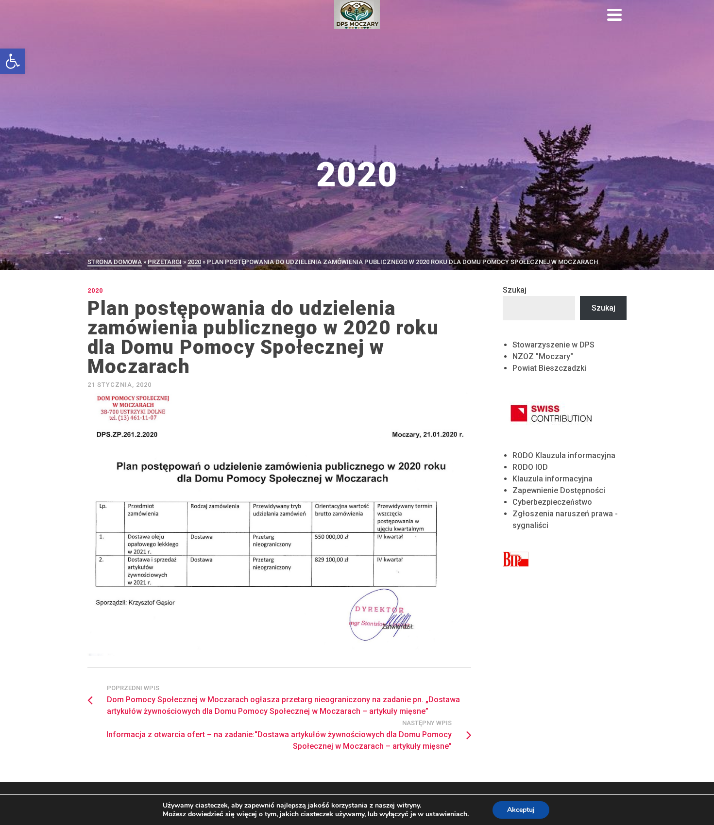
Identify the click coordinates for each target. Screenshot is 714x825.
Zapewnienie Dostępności (558, 490)
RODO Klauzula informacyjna (563, 455)
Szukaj (515, 290)
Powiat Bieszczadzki (549, 368)
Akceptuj (521, 809)
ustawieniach (446, 814)
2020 (95, 290)
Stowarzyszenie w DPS (553, 344)
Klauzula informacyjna (552, 478)
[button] (12, 61)
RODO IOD (530, 467)
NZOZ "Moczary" (542, 356)
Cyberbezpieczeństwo (552, 502)
